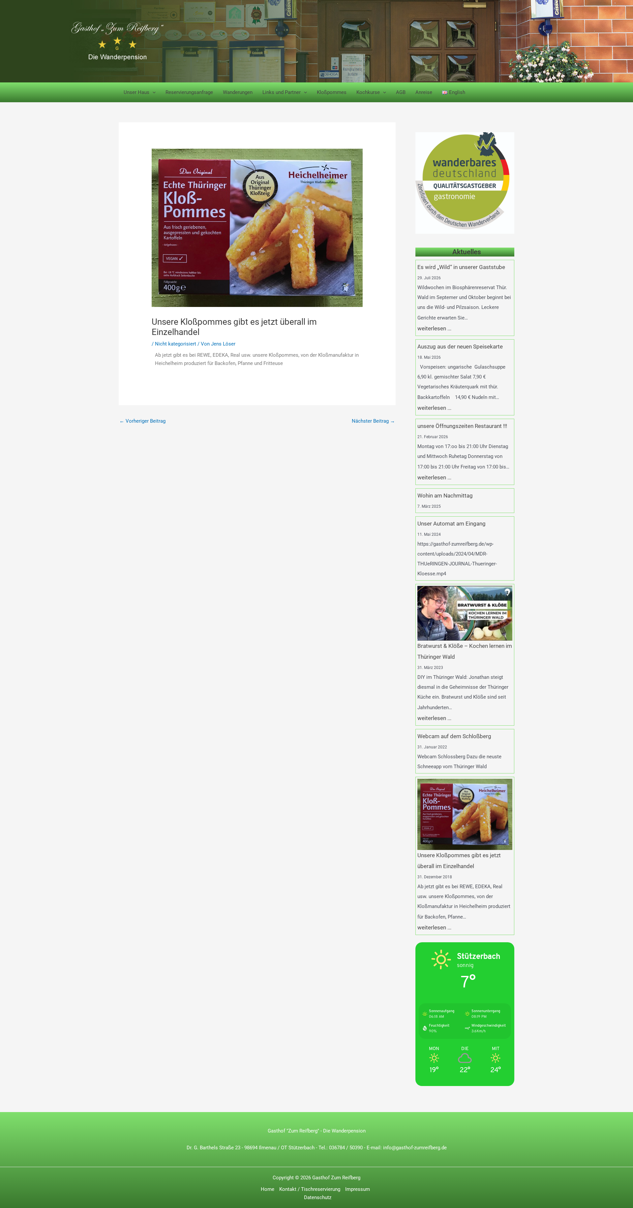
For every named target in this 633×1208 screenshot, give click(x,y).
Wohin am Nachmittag (445, 496)
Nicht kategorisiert (175, 344)
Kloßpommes (332, 92)
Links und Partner (281, 92)
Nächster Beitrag (373, 421)
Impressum (357, 1189)
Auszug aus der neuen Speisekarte (460, 347)
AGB (401, 92)
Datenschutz (317, 1197)
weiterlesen (431, 328)
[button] (152, 92)
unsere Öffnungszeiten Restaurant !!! (462, 426)
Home (267, 1189)
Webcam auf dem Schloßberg (454, 736)
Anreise (423, 92)
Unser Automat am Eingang (451, 524)
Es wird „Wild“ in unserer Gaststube (461, 267)
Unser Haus (136, 92)
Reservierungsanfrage (189, 92)
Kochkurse (368, 92)
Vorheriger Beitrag (142, 421)
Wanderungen (238, 92)
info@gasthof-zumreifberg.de (415, 1148)
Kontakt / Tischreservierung (309, 1189)
